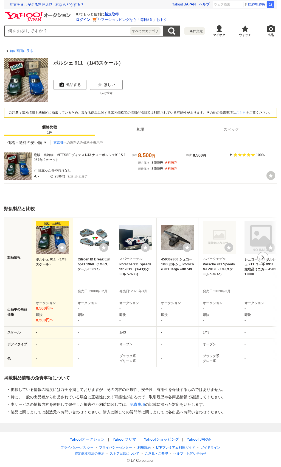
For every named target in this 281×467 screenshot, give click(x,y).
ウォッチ (245, 35)
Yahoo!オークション (87, 439)
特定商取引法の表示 (89, 453)
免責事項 (137, 404)
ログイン (83, 20)
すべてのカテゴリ (145, 31)
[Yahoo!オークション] (38, 13)
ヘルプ (204, 4)
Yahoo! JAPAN (184, 4)
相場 (140, 129)
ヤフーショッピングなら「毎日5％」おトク (132, 20)
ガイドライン (210, 447)
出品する (73, 84)
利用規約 (144, 447)
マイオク (219, 35)
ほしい (109, 84)
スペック (231, 129)
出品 (271, 35)
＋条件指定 (194, 31)
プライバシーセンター (115, 447)
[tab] (49, 129)
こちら (241, 113)
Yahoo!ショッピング (161, 439)
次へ (262, 257)
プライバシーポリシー (77, 447)
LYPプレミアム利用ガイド (175, 447)
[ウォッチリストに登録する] (62, 247)
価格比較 (49, 129)
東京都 (58, 142)
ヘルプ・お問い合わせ (189, 453)
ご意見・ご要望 (156, 453)
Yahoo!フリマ (124, 439)
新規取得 (112, 14)
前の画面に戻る (21, 51)
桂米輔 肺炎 (256, 4)
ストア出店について (124, 453)
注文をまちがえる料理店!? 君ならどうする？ (47, 4)
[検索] (270, 4)
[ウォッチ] (270, 175)
